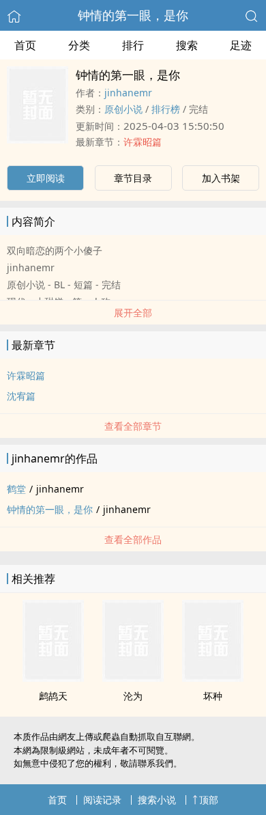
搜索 (187, 45)
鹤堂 (16, 488)
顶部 (208, 799)
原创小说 (123, 108)
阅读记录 (102, 799)
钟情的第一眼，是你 (133, 15)
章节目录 (133, 177)
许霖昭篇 (142, 141)
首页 (25, 45)
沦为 (133, 695)
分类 (79, 45)
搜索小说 (157, 799)
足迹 (241, 45)
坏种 (212, 695)
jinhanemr (128, 92)
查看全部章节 (133, 425)
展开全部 (133, 312)
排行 (133, 45)
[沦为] (133, 677)
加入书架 (221, 177)
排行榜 (165, 108)
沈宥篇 (21, 395)
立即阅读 (46, 177)
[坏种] (212, 677)
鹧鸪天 (53, 695)
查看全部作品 (133, 539)
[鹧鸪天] (53, 677)
